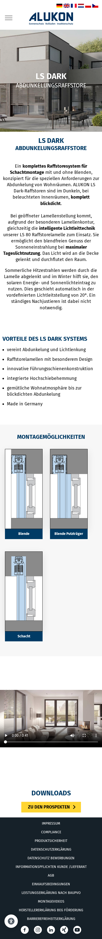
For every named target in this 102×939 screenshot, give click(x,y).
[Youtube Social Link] (77, 930)
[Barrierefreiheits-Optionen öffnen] (11, 921)
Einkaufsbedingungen (51, 884)
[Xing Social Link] (64, 930)
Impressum (51, 823)
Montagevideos (51, 901)
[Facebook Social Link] (25, 930)
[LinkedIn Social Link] (51, 930)
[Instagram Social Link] (38, 930)
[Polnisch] (88, 6)
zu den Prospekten (49, 807)
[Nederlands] (81, 6)
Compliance (51, 832)
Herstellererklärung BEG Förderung (51, 910)
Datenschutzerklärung (51, 849)
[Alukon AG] (51, 23)
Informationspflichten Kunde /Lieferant (51, 867)
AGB (51, 875)
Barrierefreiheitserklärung (51, 919)
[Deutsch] (59, 6)
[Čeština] (95, 6)
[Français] (74, 6)
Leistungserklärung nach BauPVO (51, 893)
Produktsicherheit (51, 841)
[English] (67, 6)
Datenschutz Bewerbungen (51, 858)
